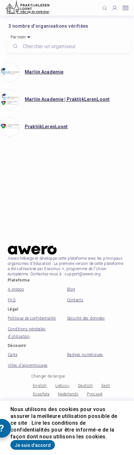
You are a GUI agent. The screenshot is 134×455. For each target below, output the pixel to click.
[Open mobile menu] (125, 8)
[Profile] (115, 8)
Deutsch (85, 385)
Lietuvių (62, 385)
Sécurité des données (86, 318)
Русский (94, 394)
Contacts (75, 300)
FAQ (12, 300)
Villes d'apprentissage (27, 365)
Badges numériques (85, 354)
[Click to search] (105, 8)
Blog (71, 289)
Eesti (105, 385)
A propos (16, 289)
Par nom (18, 37)
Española (41, 394)
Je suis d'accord (33, 445)
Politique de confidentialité (32, 318)
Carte (12, 354)
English (40, 385)
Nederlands (68, 394)
